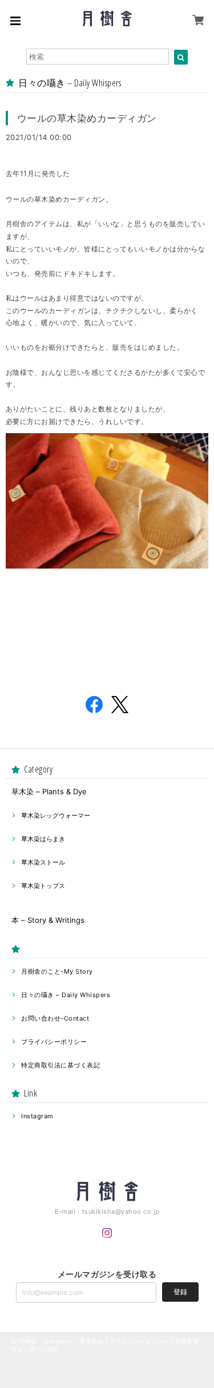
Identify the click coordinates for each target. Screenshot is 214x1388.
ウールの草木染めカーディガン (87, 118)
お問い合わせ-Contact (55, 1018)
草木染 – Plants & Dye (49, 791)
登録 (180, 1291)
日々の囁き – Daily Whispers (65, 995)
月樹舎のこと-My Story (56, 971)
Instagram (37, 1116)
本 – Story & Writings (47, 920)
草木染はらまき (43, 839)
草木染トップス (43, 886)
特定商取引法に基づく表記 (60, 1065)
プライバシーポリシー (54, 1042)
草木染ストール (43, 862)
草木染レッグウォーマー (55, 815)
